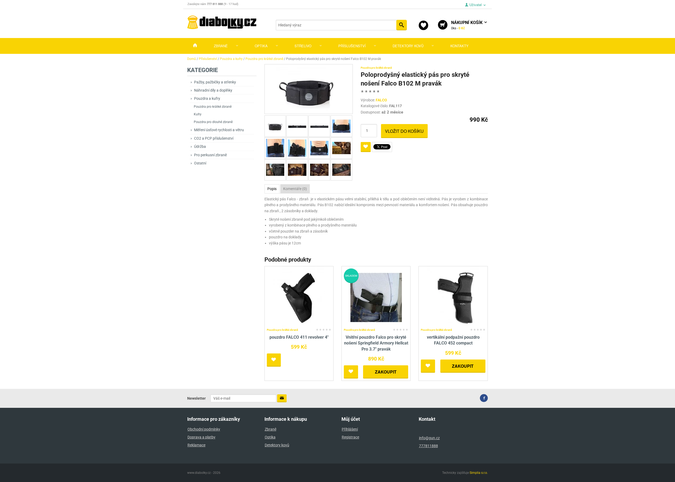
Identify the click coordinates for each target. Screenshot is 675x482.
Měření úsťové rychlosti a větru (219, 130)
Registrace (350, 437)
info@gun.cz (429, 438)
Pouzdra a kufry (207, 98)
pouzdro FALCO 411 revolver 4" (299, 337)
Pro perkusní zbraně (210, 155)
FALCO (381, 100)
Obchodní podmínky (203, 429)
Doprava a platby (201, 437)
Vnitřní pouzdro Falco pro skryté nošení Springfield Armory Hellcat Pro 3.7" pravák (376, 343)
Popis (272, 189)
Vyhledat (401, 25)
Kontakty (459, 45)
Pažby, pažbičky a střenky (215, 82)
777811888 (428, 446)
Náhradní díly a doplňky (213, 90)
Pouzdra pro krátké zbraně (213, 106)
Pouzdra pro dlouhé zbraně (213, 122)
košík (467, 25)
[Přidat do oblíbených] (366, 147)
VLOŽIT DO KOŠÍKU (404, 131)
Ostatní (200, 163)
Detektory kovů (408, 45)
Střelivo (303, 45)
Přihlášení (350, 429)
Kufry (197, 114)
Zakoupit (386, 372)
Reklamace (196, 445)
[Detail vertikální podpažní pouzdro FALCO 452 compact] (453, 297)
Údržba (200, 146)
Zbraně (221, 45)
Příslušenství (352, 45)
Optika (261, 45)
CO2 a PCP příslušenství (213, 138)
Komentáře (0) (295, 189)
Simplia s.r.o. (479, 473)
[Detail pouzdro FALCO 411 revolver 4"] (299, 297)
